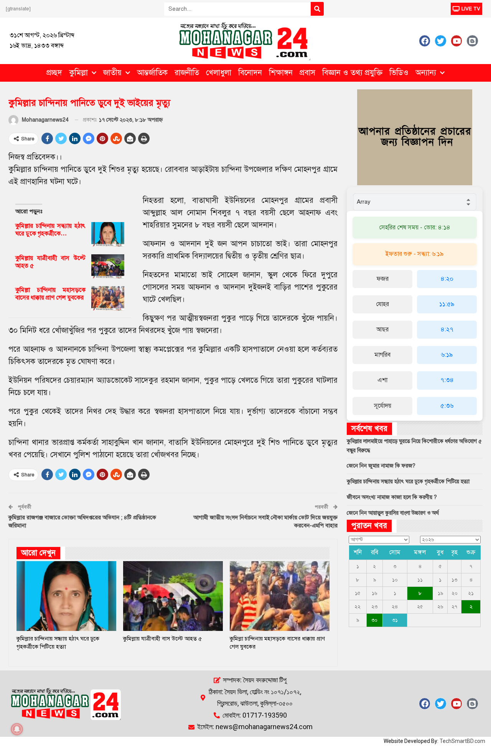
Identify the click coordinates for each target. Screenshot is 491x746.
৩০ (374, 620)
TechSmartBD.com (462, 741)
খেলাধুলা (218, 72)
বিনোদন (250, 72)
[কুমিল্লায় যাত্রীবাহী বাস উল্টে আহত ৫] (107, 266)
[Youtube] (456, 40)
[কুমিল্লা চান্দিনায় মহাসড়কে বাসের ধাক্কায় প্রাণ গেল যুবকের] (107, 298)
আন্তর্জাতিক (152, 72)
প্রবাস (307, 72)
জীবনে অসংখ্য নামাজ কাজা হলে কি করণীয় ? (392, 497)
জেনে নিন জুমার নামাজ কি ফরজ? (381, 466)
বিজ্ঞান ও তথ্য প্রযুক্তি (352, 72)
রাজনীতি (187, 72)
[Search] (317, 9)
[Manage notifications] (17, 729)
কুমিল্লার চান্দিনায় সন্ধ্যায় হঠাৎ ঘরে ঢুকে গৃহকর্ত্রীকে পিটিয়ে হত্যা (408, 481)
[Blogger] (472, 40)
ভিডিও (399, 72)
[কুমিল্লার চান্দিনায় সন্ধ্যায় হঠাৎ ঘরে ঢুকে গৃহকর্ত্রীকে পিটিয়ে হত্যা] (107, 234)
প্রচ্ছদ (54, 72)
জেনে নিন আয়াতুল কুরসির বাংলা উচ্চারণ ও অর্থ (393, 513)
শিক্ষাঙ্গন (281, 72)
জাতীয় (112, 72)
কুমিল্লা (78, 72)
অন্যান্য (425, 72)
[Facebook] (424, 40)
